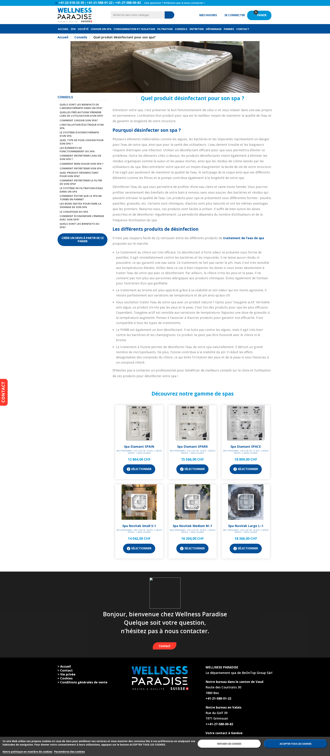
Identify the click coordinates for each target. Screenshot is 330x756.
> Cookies (65, 678)
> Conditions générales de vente (82, 682)
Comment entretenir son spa (81, 168)
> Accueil (64, 666)
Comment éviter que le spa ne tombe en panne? (81, 197)
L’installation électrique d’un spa (82, 126)
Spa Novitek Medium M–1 (192, 526)
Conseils (65, 97)
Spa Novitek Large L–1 (245, 526)
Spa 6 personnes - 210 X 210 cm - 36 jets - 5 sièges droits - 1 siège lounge (192, 531)
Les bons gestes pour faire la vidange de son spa (80, 205)
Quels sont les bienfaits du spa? (79, 225)
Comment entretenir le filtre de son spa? (81, 182)
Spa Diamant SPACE (245, 446)
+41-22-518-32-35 (71, 3)
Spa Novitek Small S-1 (139, 526)
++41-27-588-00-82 (219, 724)
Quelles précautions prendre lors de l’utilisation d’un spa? (81, 113)
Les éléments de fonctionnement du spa (77, 149)
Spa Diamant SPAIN (139, 446)
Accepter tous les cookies (295, 743)
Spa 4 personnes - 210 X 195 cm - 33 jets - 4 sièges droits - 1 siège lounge (192, 452)
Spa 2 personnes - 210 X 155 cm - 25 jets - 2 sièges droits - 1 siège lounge (139, 452)
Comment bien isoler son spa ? (81, 163)
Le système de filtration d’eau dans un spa (81, 189)
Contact (164, 646)
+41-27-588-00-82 (128, 3)
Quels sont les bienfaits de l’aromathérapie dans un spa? (81, 106)
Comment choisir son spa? (79, 120)
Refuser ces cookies (229, 743)
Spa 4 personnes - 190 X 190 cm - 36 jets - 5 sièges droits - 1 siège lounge (139, 531)
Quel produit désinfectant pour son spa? (79, 174)
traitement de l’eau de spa (243, 238)
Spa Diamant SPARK (192, 446)
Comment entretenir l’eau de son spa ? (80, 157)
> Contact (65, 670)
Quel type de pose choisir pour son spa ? (81, 141)
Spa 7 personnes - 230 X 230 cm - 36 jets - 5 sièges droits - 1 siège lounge (245, 531)
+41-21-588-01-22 (99, 3)
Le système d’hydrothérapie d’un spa (79, 134)
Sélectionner (141, 469)
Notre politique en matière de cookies (27, 751)
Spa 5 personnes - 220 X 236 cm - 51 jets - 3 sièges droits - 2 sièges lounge (245, 452)
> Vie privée (66, 674)
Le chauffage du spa (74, 211)
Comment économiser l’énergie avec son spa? (82, 217)
